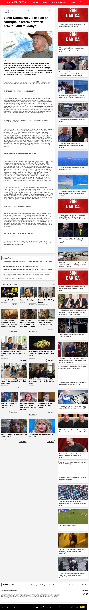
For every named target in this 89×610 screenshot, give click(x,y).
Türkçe (73, 2)
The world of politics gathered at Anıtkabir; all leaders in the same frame (27, 270)
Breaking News (44, 585)
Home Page (85, 585)
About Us (71, 585)
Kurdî (64, 2)
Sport (37, 585)
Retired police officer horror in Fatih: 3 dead (21, 266)
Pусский (54, 2)
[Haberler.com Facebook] (83, 594)
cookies (32, 606)
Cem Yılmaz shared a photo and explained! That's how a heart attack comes (26, 274)
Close (82, 607)
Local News (56, 585)
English (35, 2)
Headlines (31, 585)
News (50, 585)
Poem (26, 585)
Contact (78, 585)
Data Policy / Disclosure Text (41, 607)
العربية (45, 2)
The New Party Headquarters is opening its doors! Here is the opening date (28, 262)
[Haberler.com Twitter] (86, 594)
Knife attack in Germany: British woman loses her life (23, 278)
